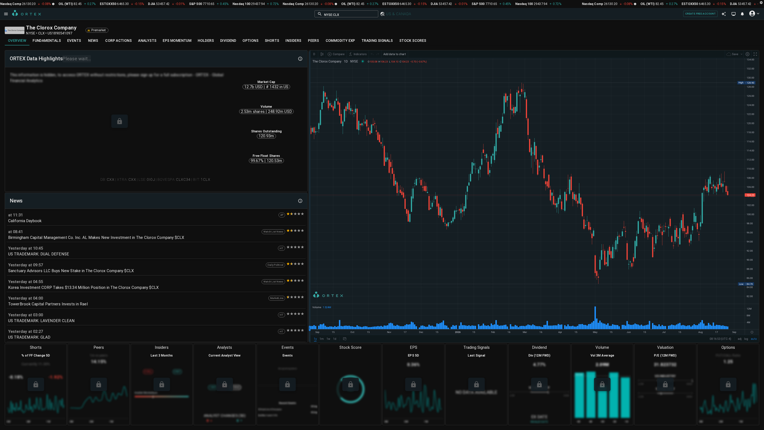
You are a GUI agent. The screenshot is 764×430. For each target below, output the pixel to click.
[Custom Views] (734, 14)
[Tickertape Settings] (761, 2)
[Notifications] (742, 14)
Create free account (700, 13)
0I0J (151, 179)
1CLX (205, 179)
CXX (110, 179)
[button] (382, 14)
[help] (300, 58)
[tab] (17, 40)
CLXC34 (183, 179)
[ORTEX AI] (724, 14)
